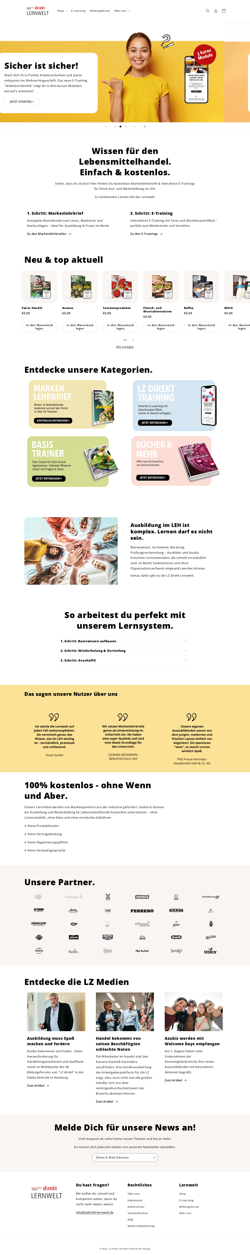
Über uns (134, 1193)
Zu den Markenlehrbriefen (46, 234)
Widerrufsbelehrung (141, 1226)
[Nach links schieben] (117, 340)
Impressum (135, 1200)
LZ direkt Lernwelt (118, 1248)
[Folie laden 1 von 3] (115, 126)
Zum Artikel (35, 1086)
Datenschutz (136, 1206)
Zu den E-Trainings (144, 234)
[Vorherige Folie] (106, 126)
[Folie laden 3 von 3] (126, 126)
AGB (130, 1219)
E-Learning (186, 1200)
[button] (62, 11)
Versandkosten (138, 1213)
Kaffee (189, 308)
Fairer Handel (32, 308)
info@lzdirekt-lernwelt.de (95, 1212)
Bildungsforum (189, 1206)
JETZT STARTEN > (48, 101)
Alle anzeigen (125, 347)
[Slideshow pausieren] (144, 126)
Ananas (67, 308)
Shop (182, 1193)
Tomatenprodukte (117, 308)
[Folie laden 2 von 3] (120, 126)
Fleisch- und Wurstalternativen (157, 309)
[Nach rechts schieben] (133, 340)
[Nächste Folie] (135, 126)
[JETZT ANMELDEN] (154, 1157)
